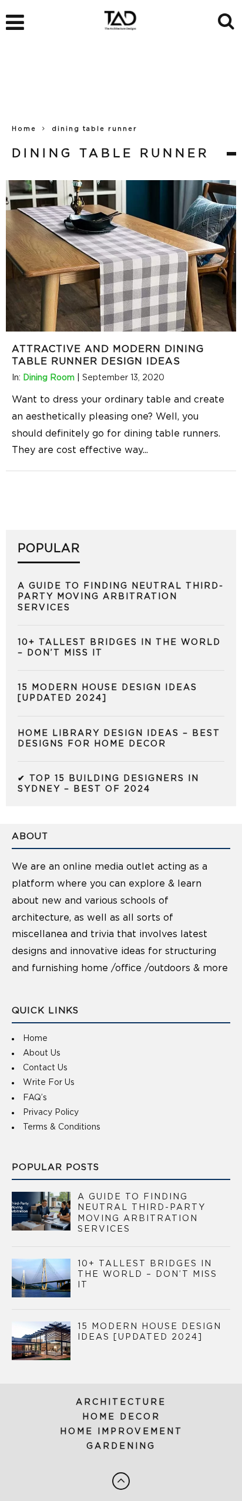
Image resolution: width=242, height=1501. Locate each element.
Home (24, 129)
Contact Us (45, 1068)
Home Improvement (121, 1432)
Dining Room (49, 378)
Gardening (121, 1446)
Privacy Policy (51, 1112)
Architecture (121, 1402)
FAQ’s (35, 1098)
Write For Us (49, 1083)
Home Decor (121, 1417)
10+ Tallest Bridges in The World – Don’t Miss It (147, 1274)
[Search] (227, 19)
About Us (41, 1053)
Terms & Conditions (61, 1127)
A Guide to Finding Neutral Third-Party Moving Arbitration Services (121, 596)
